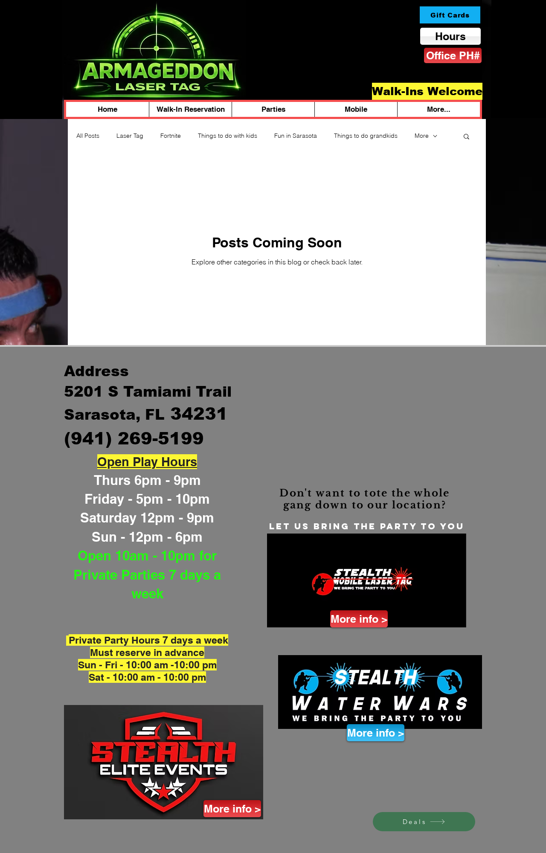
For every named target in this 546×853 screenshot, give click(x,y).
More (422, 135)
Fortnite (170, 135)
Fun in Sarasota (295, 135)
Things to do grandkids (366, 135)
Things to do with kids (227, 135)
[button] (466, 137)
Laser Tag (129, 135)
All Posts (87, 135)
